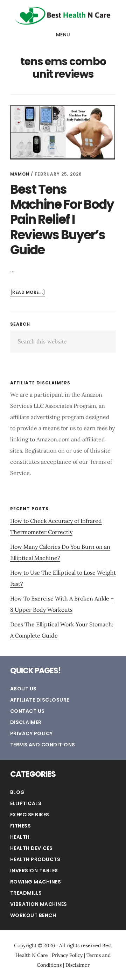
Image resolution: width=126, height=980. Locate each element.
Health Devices (31, 848)
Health (20, 836)
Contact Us (27, 711)
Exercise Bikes (29, 814)
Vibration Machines (38, 904)
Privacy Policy (31, 733)
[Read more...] (27, 293)
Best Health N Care (63, 15)
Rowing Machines (35, 881)
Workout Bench (33, 915)
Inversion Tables (34, 870)
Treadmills (26, 892)
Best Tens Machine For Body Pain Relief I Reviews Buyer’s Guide (62, 219)
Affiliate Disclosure (39, 699)
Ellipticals (26, 803)
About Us (23, 688)
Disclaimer (26, 722)
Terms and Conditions (42, 744)
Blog (17, 792)
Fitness (20, 825)
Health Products (35, 859)
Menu (63, 34)
